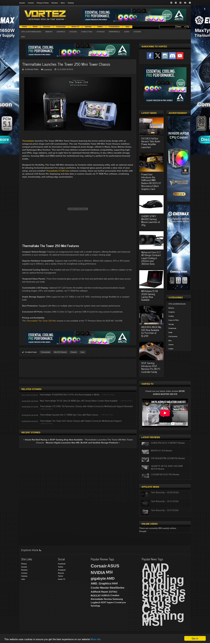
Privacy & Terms (43, 3)
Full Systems (172, 336)
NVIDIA (98, 572)
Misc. (170, 340)
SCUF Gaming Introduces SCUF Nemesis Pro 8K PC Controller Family (150, 367)
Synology (95, 605)
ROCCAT (96, 595)
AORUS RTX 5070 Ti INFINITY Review (168, 443)
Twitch (60, 576)
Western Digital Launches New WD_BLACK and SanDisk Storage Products (82, 443)
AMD (110, 578)
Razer (104, 591)
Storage (171, 324)
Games (171, 344)
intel (115, 583)
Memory (171, 308)
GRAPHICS (61, 32)
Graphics (171, 312)
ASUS (113, 565)
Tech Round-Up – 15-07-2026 (164, 510)
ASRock (96, 591)
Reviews (55, 3)
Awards (22, 3)
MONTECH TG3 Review (161, 450)
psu (124, 602)
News (63, 3)
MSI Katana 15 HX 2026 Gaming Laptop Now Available (149, 295)
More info (96, 639)
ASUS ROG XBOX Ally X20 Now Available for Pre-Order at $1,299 (151, 331)
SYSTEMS (137, 32)
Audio (170, 332)
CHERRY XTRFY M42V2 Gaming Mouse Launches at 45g (150, 220)
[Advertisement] (78, 368)
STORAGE (101, 32)
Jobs (23, 579)
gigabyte (98, 578)
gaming (163, 615)
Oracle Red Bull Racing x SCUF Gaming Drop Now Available (54, 440)
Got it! (195, 638)
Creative (114, 595)
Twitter (60, 567)
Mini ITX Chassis (60, 352)
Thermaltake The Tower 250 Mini (41, 321)
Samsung (117, 599)
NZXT (103, 602)
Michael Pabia (32, 69)
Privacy (24, 564)
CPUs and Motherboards (177, 304)
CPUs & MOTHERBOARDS (31, 32)
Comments (47, 70)
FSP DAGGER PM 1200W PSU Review (168, 458)
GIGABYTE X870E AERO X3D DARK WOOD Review (167, 467)
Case (82, 352)
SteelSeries (117, 587)
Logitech (95, 602)
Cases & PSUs (173, 320)
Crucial (118, 602)
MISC (23, 37)
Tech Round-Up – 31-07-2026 (165, 501)
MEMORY (48, 32)
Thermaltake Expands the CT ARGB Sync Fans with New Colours (69, 414)
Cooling (171, 316)
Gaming (71, 3)
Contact (31, 3)
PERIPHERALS (114, 32)
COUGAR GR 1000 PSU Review (165, 474)
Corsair (99, 565)
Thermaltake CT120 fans (58, 171)
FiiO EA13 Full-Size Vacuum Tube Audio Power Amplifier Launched (150, 142)
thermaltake (97, 599)
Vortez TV (61, 579)
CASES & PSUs (86, 32)
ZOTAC (113, 591)
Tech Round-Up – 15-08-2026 (165, 492)
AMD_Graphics (101, 583)
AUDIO (126, 32)
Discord (61, 573)
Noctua (108, 599)
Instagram (62, 570)
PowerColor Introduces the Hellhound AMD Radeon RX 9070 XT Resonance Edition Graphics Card (151, 181)
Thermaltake (28, 141)
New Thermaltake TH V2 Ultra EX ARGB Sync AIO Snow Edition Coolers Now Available (79, 400)
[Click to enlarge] (78, 78)
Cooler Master (100, 587)
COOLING (73, 32)
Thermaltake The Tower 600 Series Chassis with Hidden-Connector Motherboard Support (81, 421)
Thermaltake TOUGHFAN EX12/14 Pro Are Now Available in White (69, 394)
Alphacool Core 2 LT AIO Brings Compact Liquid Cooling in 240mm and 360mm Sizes (151, 258)
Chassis (74, 352)
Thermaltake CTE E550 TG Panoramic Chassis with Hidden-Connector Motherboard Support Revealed (86, 406)
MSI (109, 572)
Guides (170, 349)
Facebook (61, 564)
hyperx (110, 602)
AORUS (105, 595)
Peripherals (172, 328)
